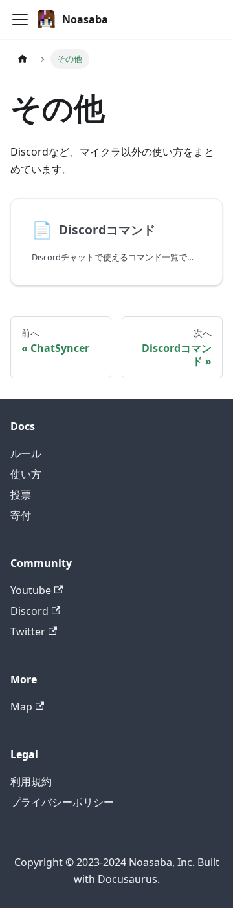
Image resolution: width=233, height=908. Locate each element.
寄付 (20, 515)
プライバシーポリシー (62, 802)
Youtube (30, 590)
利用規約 (31, 781)
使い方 (25, 474)
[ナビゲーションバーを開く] (20, 19)
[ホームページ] (22, 59)
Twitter (27, 631)
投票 (20, 495)
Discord (29, 611)
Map (21, 706)
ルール (25, 453)
